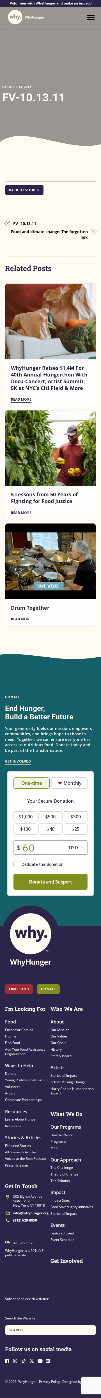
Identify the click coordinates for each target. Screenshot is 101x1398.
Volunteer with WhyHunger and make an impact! (50, 3)
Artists (10, 1093)
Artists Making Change (68, 1082)
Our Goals (58, 1042)
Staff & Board (61, 1055)
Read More (21, 399)
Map (54, 1148)
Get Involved (18, 761)
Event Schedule (62, 1239)
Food (10, 1022)
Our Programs (65, 1127)
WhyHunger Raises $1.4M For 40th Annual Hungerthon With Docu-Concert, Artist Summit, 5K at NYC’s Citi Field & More (49, 377)
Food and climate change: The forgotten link (49, 234)
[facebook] (8, 1360)
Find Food (19, 989)
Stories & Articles (23, 1138)
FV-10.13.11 (33, 97)
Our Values (59, 1036)
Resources (16, 1111)
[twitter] (33, 1360)
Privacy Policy (49, 1381)
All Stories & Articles (21, 1152)
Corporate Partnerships (23, 1099)
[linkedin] (49, 1360)
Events (57, 1225)
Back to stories (24, 190)
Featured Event (62, 1233)
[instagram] (16, 1360)
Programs (58, 1141)
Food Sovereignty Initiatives (71, 1206)
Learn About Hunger (21, 1119)
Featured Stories (18, 1145)
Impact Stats (60, 1200)
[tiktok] (25, 1360)
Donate (11, 1073)
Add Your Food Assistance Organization (25, 1051)
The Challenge (61, 1167)
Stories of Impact (63, 1075)
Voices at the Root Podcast (25, 1158)
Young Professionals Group (26, 1080)
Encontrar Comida (19, 1029)
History (56, 1049)
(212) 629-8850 (25, 1220)
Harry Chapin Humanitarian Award (72, 1091)
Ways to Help (19, 1065)
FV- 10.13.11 (24, 223)
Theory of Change (64, 1174)
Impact (57, 1192)
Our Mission (59, 1029)
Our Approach (65, 1160)
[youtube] (41, 1360)
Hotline (10, 1036)
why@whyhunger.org (31, 1213)
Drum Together (30, 607)
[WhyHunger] (26, 17)
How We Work (61, 1135)
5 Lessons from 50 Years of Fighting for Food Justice (44, 497)
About (57, 1022)
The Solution (60, 1180)
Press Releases (17, 1165)
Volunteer (12, 1086)
